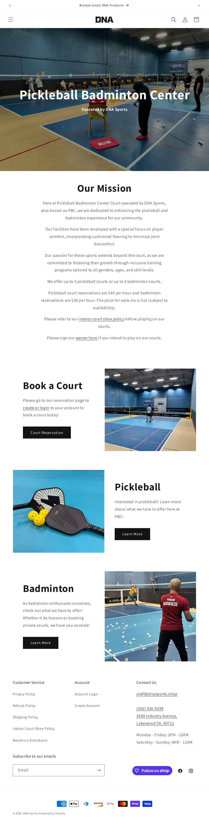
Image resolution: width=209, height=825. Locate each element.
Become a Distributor (30, 740)
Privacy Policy (24, 694)
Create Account (87, 705)
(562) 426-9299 (149, 708)
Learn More (132, 533)
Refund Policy (24, 705)
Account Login (86, 694)
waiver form (87, 338)
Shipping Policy (25, 717)
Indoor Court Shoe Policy (33, 728)
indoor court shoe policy (101, 319)
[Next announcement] (199, 5)
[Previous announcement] (10, 5)
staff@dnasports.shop (156, 694)
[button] (10, 19)
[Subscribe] (98, 770)
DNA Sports (30, 813)
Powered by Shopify (52, 813)
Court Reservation (47, 432)
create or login (36, 407)
